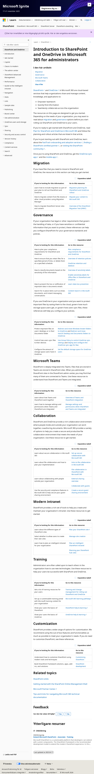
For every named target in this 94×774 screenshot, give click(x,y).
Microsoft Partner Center (44, 689)
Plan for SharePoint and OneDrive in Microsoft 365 (55, 131)
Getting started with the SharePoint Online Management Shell (60, 684)
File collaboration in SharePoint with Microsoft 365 (79, 471)
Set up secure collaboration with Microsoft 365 (78, 455)
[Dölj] (28, 40)
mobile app (51, 157)
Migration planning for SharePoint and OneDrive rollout (79, 190)
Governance (39, 75)
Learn (36, 42)
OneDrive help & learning (75, 614)
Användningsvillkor (36, 772)
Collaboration (40, 81)
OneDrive (53, 90)
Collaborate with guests (81, 486)
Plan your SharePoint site (78, 529)
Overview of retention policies (79, 258)
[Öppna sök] (81, 20)
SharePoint (45, 42)
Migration (39, 72)
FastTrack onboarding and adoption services (61, 142)
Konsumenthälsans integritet (13, 772)
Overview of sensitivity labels (79, 270)
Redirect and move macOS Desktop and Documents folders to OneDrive (74, 333)
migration (47, 119)
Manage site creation (77, 536)
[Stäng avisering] (89, 4)
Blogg (43, 769)
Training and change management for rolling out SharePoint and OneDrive (76, 591)
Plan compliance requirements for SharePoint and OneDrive (79, 251)
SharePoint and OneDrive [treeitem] (15, 50)
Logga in (88, 20)
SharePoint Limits (41, 679)
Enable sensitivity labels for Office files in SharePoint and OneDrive (79, 277)
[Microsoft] (4, 20)
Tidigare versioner (31, 769)
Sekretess (60, 769)
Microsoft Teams (41, 78)
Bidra (52, 769)
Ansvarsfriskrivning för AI (11, 769)
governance (61, 119)
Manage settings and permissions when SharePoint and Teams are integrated (77, 406)
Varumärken (51, 772)
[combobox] (16, 44)
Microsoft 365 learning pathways (78, 599)
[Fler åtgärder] (90, 42)
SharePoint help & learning (76, 608)
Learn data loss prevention (78, 284)
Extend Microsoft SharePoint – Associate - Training (53, 737)
